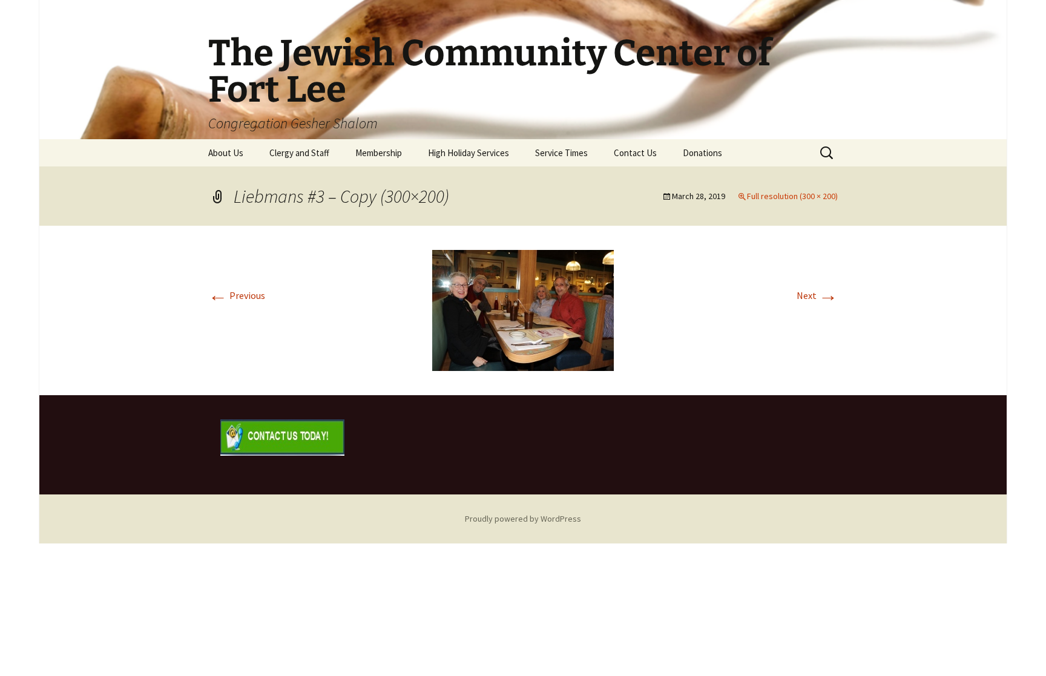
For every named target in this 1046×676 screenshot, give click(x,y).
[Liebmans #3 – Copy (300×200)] (523, 309)
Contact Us (635, 153)
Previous (236, 295)
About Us (225, 153)
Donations (702, 153)
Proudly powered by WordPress (523, 518)
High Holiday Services (468, 153)
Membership (378, 153)
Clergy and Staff (299, 153)
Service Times (561, 153)
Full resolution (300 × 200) (792, 196)
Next (817, 295)
